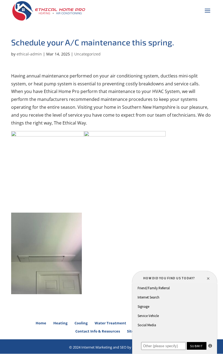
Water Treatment (110, 323)
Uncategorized (87, 54)
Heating (60, 323)
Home (41, 323)
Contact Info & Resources (97, 331)
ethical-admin (29, 54)
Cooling (81, 323)
